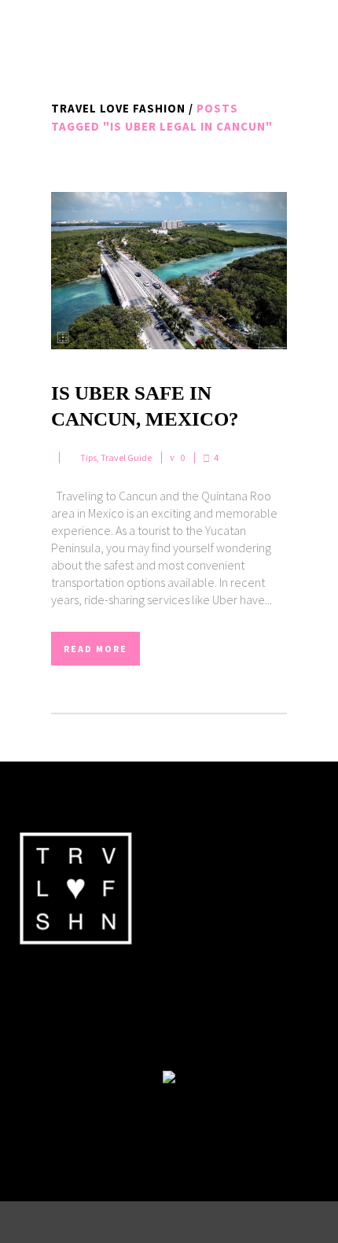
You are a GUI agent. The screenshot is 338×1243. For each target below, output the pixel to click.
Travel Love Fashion (118, 108)
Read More (95, 649)
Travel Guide (126, 457)
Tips (88, 457)
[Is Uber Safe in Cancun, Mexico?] (169, 270)
